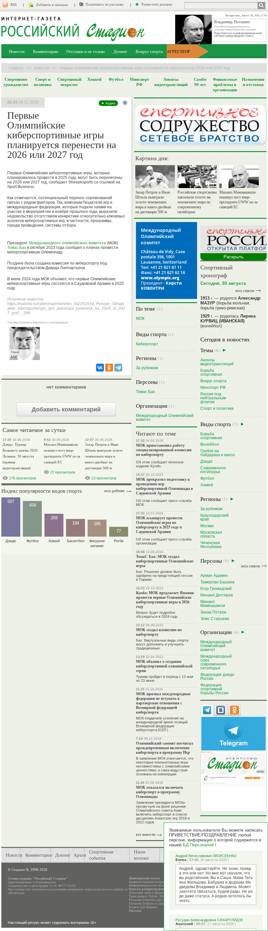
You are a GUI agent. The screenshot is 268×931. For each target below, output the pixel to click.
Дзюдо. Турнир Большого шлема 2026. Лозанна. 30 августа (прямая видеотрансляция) (21, 456)
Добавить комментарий (66, 409)
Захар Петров (213, 612)
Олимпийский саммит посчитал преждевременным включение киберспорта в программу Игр (164, 747)
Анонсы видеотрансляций (171, 82)
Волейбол (209, 444)
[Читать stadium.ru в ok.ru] (233, 767)
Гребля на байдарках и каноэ (217, 453)
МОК (140, 318)
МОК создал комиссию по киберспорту (159, 632)
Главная (16, 68)
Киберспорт (147, 344)
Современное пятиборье (213, 470)
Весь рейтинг (114, 491)
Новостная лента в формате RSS (151, 892)
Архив (80, 855)
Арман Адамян (214, 575)
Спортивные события (101, 855)
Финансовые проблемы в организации (225, 84)
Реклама (135, 910)
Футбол (116, 79)
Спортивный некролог (69, 82)
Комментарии (45, 51)
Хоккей (94, 79)
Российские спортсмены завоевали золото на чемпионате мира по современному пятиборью (197, 202)
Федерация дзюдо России (217, 676)
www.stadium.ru (116, 889)
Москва (207, 526)
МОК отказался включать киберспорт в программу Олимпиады (159, 791)
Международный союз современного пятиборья (216, 662)
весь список (244, 290)
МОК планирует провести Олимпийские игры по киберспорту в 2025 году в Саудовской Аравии (159, 524)
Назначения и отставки (253, 82)
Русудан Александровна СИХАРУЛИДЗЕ (209, 920)
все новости (145, 834)
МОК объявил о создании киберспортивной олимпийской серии (164, 666)
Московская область (211, 534)
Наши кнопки (141, 855)
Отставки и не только (85, 51)
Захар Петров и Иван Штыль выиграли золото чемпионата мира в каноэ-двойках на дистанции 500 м (104, 456)
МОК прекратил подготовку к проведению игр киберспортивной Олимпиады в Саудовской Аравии (164, 486)
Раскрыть (233, 256)
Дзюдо (206, 461)
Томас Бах (16, 247)
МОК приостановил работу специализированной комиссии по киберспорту (164, 449)
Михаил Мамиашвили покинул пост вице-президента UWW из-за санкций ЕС (238, 199)
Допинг (120, 51)
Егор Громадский (216, 588)
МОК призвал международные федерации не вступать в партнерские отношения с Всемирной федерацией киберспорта (163, 703)
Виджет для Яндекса (143, 907)
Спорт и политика (43, 82)
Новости (17, 51)
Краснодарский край (214, 517)
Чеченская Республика (211, 545)
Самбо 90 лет (200, 82)
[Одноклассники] (109, 367)
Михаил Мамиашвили (212, 603)
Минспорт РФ (139, 82)
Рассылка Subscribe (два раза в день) (154, 900)
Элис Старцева (214, 618)
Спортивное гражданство (16, 82)
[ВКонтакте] (100, 367)
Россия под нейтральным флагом (213, 398)
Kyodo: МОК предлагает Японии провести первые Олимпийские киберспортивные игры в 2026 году (165, 599)
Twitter (153, 896)
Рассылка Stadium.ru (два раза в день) (155, 903)
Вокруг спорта (149, 51)
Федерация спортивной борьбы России (214, 689)
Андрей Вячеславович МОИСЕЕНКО (206, 856)
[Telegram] (118, 367)
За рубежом (147, 368)
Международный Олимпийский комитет (164, 417)
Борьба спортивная (211, 372)
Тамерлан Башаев (217, 582)
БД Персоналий (198, 844)
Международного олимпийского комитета (67, 243)
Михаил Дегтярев (216, 595)
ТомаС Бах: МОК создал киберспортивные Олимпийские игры (164, 561)
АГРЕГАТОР (178, 51)
